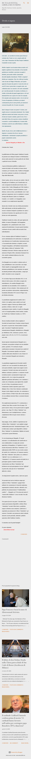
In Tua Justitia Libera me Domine (11, 4)
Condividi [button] (24, 534)
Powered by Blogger (16, 752)
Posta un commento (16, 629)
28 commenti (14, 743)
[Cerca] (24, 3)
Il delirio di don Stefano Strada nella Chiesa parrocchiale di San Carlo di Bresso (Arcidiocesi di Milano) (14, 664)
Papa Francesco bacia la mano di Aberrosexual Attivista (14, 610)
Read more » (6, 631)
